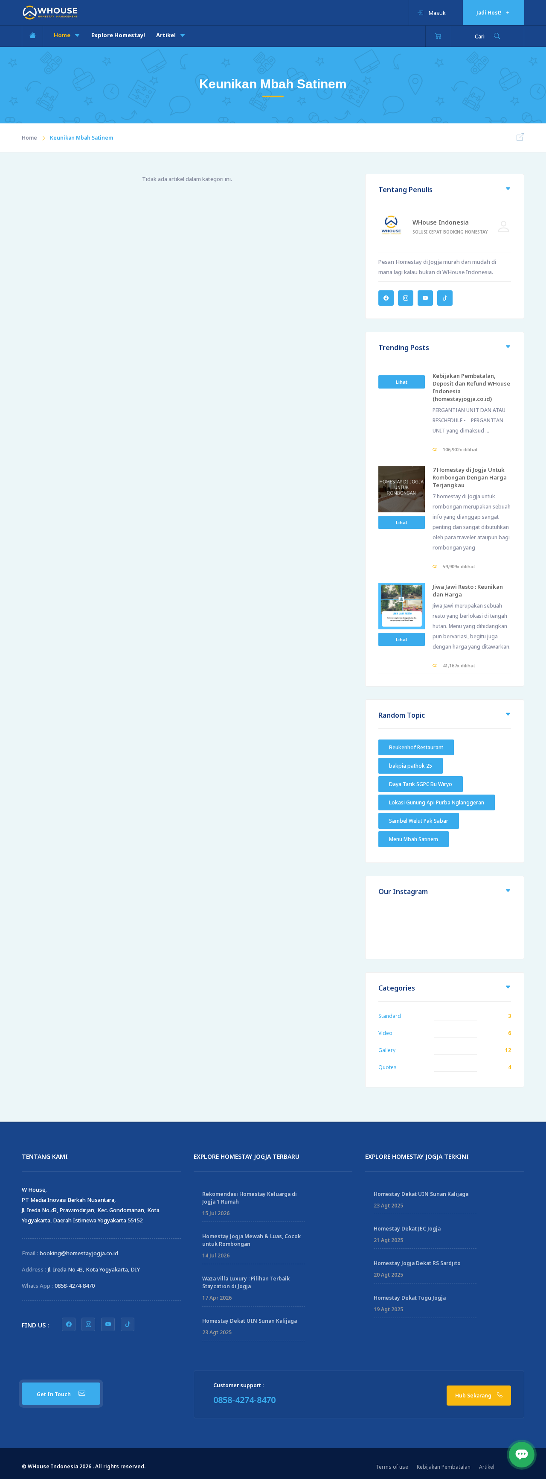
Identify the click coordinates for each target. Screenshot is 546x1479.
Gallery (386, 1050)
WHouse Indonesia (440, 222)
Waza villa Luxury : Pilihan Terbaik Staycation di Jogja (246, 1282)
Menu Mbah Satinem (413, 839)
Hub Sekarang (474, 1395)
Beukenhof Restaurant (416, 747)
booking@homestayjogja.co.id (79, 1253)
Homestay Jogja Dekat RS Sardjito (417, 1263)
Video (385, 1033)
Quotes (387, 1067)
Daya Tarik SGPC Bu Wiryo (420, 784)
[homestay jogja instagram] (88, 1324)
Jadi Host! (489, 12)
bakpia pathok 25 (410, 765)
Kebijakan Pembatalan (443, 1466)
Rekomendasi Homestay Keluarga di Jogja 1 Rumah (249, 1197)
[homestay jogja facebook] (69, 1324)
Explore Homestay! (118, 35)
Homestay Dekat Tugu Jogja (410, 1297)
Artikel (166, 35)
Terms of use (392, 1466)
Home (63, 35)
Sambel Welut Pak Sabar (418, 820)
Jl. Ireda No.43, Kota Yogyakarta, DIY (94, 1269)
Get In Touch (54, 1394)
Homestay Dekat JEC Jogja (407, 1228)
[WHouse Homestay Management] (50, 12)
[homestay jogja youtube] (108, 1324)
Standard (389, 1016)
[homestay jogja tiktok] (127, 1324)
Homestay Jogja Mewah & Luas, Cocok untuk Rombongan (251, 1240)
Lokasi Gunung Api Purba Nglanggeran (436, 802)
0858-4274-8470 (75, 1285)
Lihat (401, 382)
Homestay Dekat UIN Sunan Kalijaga (249, 1320)
